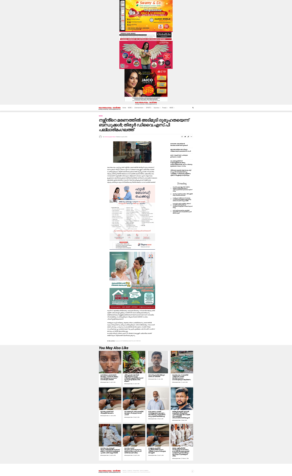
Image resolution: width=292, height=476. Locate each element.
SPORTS (148, 108)
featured (117, 341)
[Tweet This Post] (185, 136)
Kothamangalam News (110, 136)
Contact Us (129, 470)
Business (156, 108)
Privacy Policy (136, 470)
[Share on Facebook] (182, 136)
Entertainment (139, 108)
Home (124, 108)
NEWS (130, 108)
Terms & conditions (144, 470)
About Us (125, 470)
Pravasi (164, 108)
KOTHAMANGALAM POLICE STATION (130, 341)
